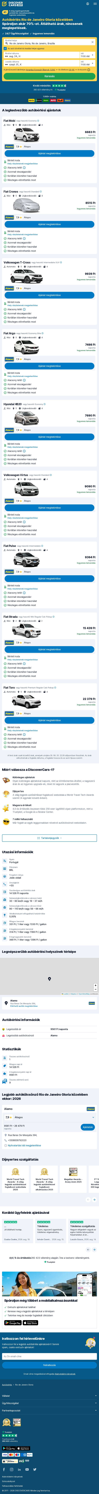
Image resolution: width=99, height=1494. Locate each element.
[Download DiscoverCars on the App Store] (30, 1323)
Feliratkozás (49, 1365)
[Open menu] (95, 4)
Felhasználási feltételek (12, 1486)
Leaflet (65, 994)
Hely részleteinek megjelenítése (22, 163)
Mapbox (74, 994)
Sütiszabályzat (8, 1481)
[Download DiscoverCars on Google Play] (13, 1323)
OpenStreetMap (84, 994)
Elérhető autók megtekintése (24, 1006)
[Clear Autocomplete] (92, 42)
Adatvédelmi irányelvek (12, 1476)
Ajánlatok (88, 1127)
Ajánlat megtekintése (49, 153)
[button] (49, 979)
